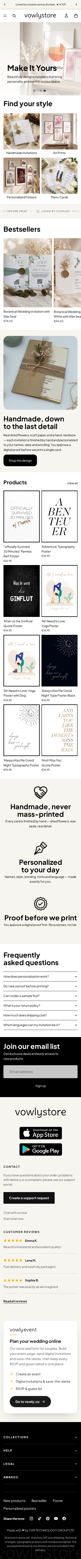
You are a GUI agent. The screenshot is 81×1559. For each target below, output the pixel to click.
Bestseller (39, 1500)
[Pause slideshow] (34, 90)
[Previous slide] (6, 59)
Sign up (40, 1086)
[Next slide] (74, 59)
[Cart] (76, 15)
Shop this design (20, 460)
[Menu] (5, 16)
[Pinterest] (48, 1518)
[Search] (14, 15)
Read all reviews (15, 1301)
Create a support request (29, 1198)
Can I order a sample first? (21, 996)
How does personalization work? (26, 976)
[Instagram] (31, 1518)
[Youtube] (56, 1518)
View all (72, 483)
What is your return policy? (21, 1005)
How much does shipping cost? (25, 1015)
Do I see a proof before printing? (26, 986)
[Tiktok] (39, 1518)
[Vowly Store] (41, 1113)
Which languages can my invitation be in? (31, 1025)
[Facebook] (64, 1518)
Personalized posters (19, 1508)
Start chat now (13, 1218)
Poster (58, 1500)
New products (14, 1500)
